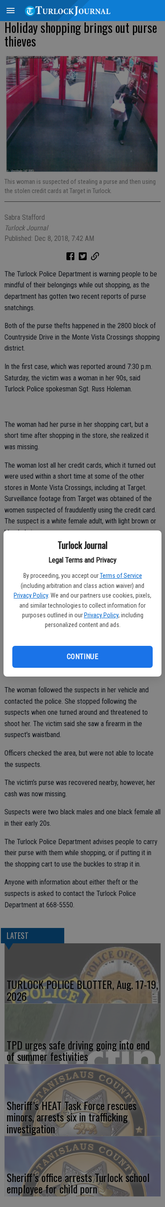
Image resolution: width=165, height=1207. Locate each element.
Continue (82, 656)
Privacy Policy (31, 595)
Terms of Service (121, 575)
